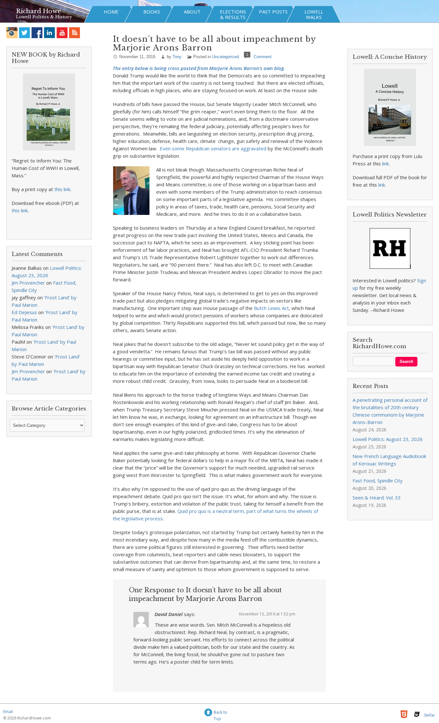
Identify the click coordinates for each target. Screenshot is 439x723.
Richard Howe (38, 11)
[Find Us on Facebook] (37, 32)
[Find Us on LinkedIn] (49, 32)
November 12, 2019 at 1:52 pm (267, 614)
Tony (177, 56)
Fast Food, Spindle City (378, 480)
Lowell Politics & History (44, 16)
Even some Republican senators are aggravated (213, 148)
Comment (263, 56)
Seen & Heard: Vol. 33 (377, 497)
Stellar (429, 715)
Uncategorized (225, 56)
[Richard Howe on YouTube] (62, 32)
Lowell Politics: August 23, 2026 (388, 439)
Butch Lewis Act (271, 308)
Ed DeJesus (24, 312)
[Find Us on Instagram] (12, 32)
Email (8, 711)
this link (62, 189)
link (385, 163)
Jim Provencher (28, 282)
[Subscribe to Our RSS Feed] (74, 32)
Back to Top (220, 713)
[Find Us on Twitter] (24, 32)
